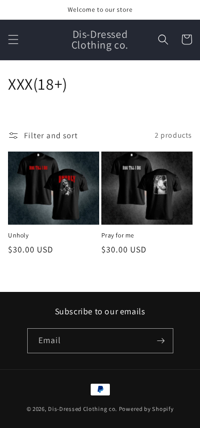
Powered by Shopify (146, 409)
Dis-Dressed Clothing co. (82, 409)
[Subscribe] (161, 340)
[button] (13, 39)
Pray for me (118, 235)
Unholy (18, 235)
